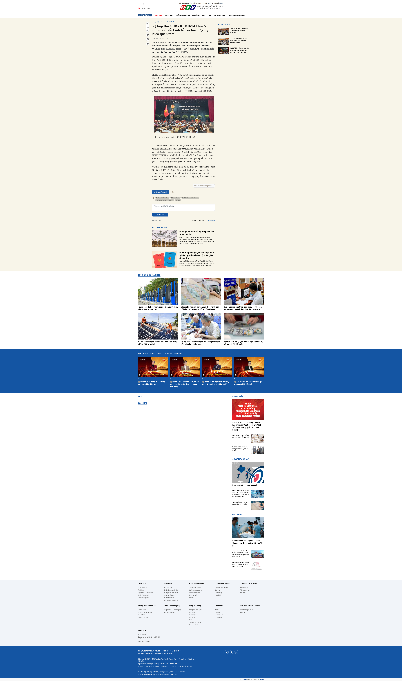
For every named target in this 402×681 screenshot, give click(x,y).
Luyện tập (192, 615)
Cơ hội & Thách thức (221, 587)
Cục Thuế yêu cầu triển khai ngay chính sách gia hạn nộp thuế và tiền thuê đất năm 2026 (243, 308)
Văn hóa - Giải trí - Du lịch (250, 606)
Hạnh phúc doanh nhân (171, 590)
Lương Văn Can (143, 617)
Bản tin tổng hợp (143, 598)
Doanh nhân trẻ (169, 598)
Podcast (159, 353)
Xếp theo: (194, 220)
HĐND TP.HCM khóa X (162, 197)
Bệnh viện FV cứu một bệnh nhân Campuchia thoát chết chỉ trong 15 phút (247, 543)
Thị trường (218, 592)
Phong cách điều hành (171, 592)
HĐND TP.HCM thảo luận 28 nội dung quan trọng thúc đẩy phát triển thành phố (239, 50)
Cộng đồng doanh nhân (145, 592)
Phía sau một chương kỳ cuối (244, 485)
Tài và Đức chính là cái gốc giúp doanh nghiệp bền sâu (248, 383)
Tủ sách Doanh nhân (145, 612)
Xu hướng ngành (143, 595)
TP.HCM (178, 200)
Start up (217, 590)
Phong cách (142, 610)
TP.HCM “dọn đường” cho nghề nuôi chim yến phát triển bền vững (238, 40)
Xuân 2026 (142, 630)
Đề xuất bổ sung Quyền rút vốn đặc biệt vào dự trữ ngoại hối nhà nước (243, 343)
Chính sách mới (175, 22)
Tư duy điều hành (195, 587)
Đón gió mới (142, 634)
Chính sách (244, 587)
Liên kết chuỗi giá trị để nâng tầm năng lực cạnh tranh (240, 448)
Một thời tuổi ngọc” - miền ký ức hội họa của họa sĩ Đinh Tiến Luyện (240, 564)
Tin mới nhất (145, 8)
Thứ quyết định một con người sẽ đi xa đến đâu (240, 503)
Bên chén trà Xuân (144, 641)
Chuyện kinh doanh (199, 15)
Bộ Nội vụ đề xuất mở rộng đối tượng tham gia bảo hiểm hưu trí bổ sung (200, 343)
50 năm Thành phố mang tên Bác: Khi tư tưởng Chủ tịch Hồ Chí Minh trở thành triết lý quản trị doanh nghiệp (246, 426)
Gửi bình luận (160, 214)
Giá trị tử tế (141, 615)
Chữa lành (192, 612)
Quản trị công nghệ (195, 590)
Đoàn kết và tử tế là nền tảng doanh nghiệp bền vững (151, 383)
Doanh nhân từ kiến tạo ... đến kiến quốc (149, 638)
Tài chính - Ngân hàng (217, 15)
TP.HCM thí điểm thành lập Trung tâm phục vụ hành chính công (239, 30)
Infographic (178, 353)
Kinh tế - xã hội (175, 197)
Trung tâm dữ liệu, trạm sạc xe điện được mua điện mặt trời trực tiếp (158, 308)
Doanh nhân (169, 15)
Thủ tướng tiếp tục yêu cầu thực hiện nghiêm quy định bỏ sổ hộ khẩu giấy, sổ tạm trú (196, 255)
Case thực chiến (194, 592)
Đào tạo (191, 598)
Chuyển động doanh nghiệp (173, 610)
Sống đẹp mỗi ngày (195, 610)
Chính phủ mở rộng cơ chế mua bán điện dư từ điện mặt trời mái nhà (157, 343)
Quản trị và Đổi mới (183, 15)
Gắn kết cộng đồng (170, 612)
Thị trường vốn (245, 590)
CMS (247, 679)
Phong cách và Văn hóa (236, 15)
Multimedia (143, 353)
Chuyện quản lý (194, 595)
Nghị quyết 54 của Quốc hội (190, 197)
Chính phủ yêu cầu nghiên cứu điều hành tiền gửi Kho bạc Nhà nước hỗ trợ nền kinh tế (200, 308)
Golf (190, 620)
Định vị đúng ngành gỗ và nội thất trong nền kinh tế (240, 436)
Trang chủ (155, 22)
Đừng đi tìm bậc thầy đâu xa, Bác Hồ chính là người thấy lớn (215, 383)
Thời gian (201, 220)
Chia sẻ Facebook (161, 192)
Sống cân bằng (195, 606)
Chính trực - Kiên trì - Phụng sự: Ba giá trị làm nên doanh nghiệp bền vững (184, 384)
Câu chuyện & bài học (171, 600)
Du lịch (242, 612)
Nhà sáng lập (168, 587)
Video (152, 353)
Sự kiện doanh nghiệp (172, 606)
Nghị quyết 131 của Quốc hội (164, 200)
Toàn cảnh (158, 15)
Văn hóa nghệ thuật (246, 610)
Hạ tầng (242, 592)
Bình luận (141, 590)
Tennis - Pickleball (195, 622)
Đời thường (237, 514)
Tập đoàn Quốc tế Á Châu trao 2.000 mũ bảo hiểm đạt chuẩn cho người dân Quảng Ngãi (240, 553)
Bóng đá (192, 617)
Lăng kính (218, 595)
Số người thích (210, 220)
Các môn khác (194, 625)
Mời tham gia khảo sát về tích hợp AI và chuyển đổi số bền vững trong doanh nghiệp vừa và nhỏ (240, 493)
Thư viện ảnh (168, 353)
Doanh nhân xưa (169, 595)
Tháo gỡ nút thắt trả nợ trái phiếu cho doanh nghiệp (197, 233)
